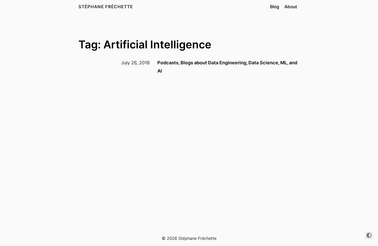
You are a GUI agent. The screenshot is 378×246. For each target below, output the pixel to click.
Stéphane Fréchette (105, 6)
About (290, 6)
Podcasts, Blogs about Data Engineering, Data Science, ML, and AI (227, 67)
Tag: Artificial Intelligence (144, 44)
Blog (274, 6)
